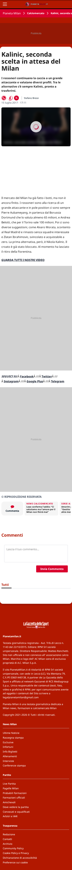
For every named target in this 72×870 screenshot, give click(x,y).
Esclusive (8, 742)
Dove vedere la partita (16, 807)
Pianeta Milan (12, 13)
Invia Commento (52, 569)
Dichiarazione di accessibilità (20, 857)
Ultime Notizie (11, 733)
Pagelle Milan (11, 788)
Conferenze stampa (14, 765)
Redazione (9, 834)
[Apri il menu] (5, 4)
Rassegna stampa (13, 737)
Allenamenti (10, 756)
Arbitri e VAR (10, 816)
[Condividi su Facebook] (10, 98)
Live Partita (9, 783)
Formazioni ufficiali (14, 797)
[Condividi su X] (16, 98)
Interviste (8, 761)
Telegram (57, 381)
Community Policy (13, 848)
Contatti (7, 839)
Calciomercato (35, 13)
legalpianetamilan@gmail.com (21, 697)
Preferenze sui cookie (15, 862)
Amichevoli (9, 802)
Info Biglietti (10, 751)
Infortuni (8, 746)
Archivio (7, 843)
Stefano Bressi (31, 98)
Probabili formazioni (15, 793)
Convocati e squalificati (16, 811)
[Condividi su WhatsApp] (3, 98)
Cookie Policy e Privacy (16, 853)
